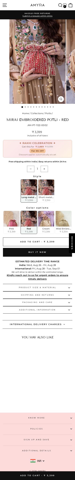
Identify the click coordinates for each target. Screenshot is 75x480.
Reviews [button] (72, 243)
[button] (14, 394)
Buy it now (37, 252)
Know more (36, 418)
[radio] (29, 191)
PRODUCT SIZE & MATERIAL (37, 287)
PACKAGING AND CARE (37, 302)
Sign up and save (37, 439)
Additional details (36, 450)
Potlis (48, 113)
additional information (37, 310)
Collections (37, 113)
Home (25, 113)
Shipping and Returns (37, 295)
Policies (36, 429)
